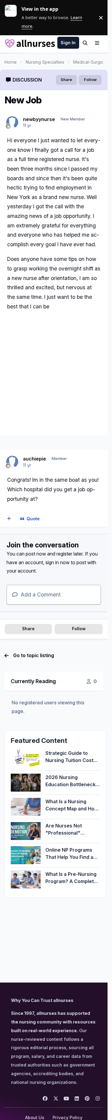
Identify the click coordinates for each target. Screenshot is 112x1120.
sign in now (57, 562)
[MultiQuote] (9, 518)
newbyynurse (39, 119)
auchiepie (34, 459)
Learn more (13, 17)
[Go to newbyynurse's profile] (12, 122)
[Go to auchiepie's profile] (12, 462)
